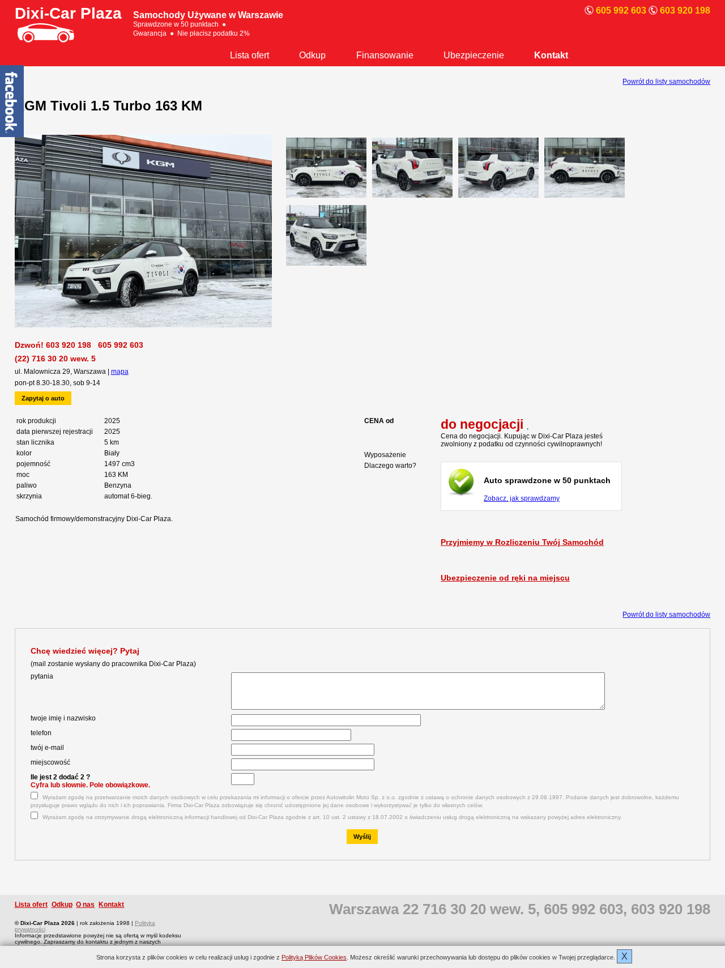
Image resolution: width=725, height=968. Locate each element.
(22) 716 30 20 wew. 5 (55, 358)
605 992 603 (120, 344)
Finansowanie (384, 55)
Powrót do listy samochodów (666, 82)
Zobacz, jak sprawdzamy (522, 498)
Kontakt (551, 55)
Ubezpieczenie (473, 55)
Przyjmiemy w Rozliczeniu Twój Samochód (522, 542)
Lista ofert (249, 55)
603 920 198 (68, 344)
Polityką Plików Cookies (314, 957)
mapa (120, 372)
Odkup (312, 55)
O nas (85, 905)
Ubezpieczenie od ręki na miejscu (505, 577)
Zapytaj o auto (43, 398)
